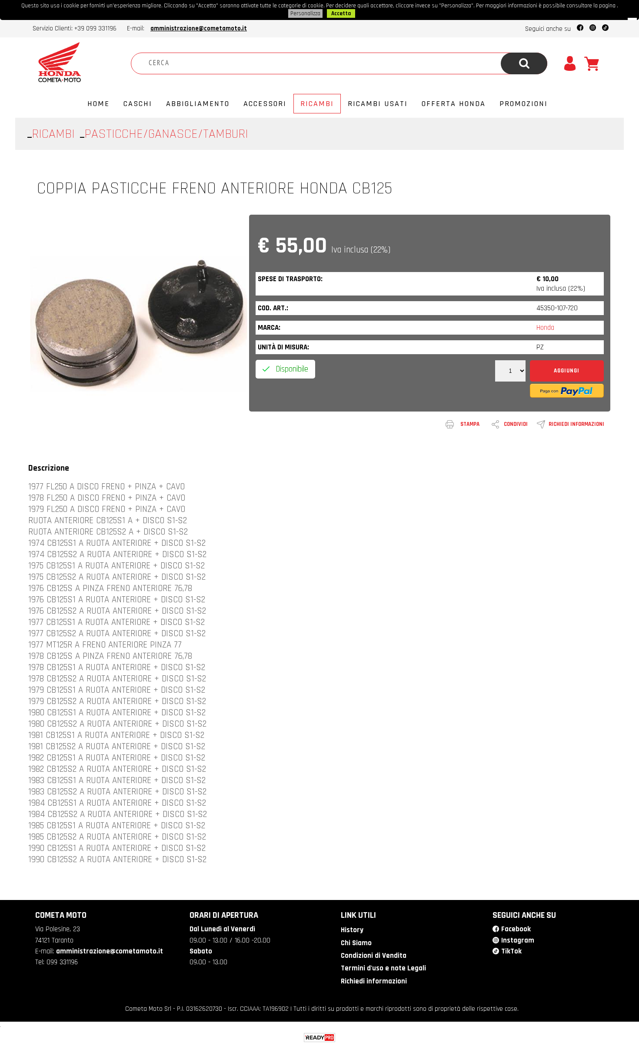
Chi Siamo (356, 943)
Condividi (516, 424)
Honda (545, 327)
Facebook (516, 929)
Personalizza (305, 13)
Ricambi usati (378, 104)
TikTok (511, 951)
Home (98, 104)
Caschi (137, 104)
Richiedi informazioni (576, 424)
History (352, 930)
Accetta (341, 13)
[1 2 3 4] (510, 371)
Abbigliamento (198, 104)
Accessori (264, 104)
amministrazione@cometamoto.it (198, 28)
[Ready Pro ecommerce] (319, 1037)
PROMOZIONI (523, 104)
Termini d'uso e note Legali (383, 968)
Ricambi (317, 104)
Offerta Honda (454, 104)
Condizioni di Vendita (373, 955)
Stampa (469, 424)
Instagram (517, 940)
